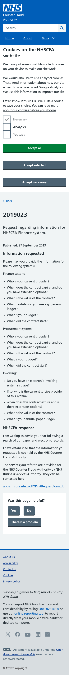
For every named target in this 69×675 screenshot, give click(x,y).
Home (9, 38)
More (47, 38)
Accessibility (10, 563)
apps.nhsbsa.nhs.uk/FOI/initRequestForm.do (34, 486)
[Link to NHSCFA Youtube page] (28, 636)
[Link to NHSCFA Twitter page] (8, 636)
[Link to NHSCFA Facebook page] (17, 636)
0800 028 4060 (49, 609)
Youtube (19, 135)
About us (9, 557)
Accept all (34, 148)
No (29, 510)
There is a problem (24, 522)
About (27, 38)
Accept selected (34, 165)
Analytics (19, 127)
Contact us (9, 569)
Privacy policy (11, 581)
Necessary (20, 119)
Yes (13, 510)
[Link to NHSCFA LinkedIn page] (38, 636)
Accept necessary (34, 182)
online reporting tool (29, 613)
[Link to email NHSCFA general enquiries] (47, 636)
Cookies (8, 575)
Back (9, 201)
